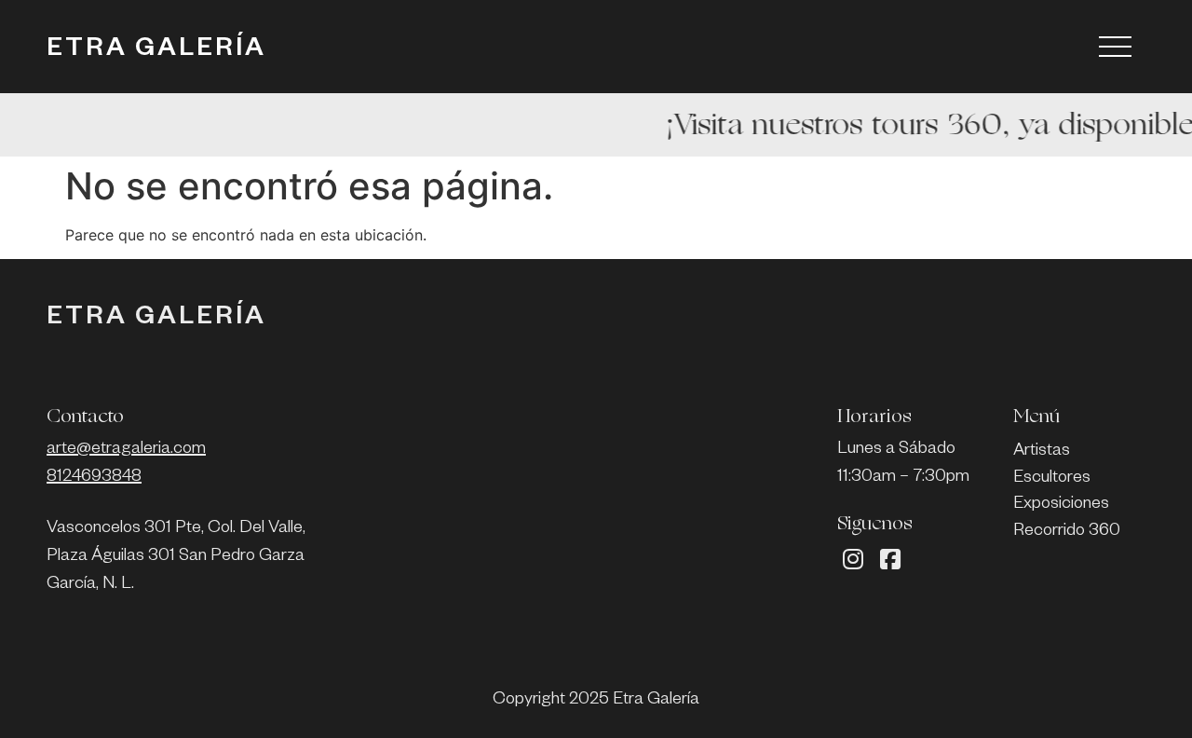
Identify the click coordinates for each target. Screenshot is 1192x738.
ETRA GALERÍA (156, 51)
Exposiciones (1061, 505)
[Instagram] (853, 559)
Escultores (1051, 479)
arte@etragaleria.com (126, 450)
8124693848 (94, 478)
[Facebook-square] (890, 559)
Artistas (1041, 452)
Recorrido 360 (1066, 532)
